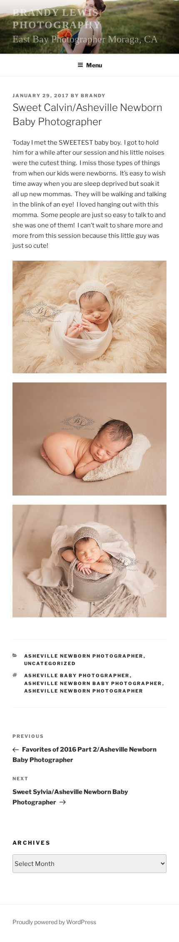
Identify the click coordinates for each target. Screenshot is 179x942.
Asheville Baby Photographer (77, 675)
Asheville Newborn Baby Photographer (93, 683)
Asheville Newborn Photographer (84, 656)
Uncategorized (50, 663)
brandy (93, 96)
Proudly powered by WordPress (54, 921)
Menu (94, 65)
